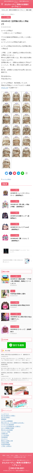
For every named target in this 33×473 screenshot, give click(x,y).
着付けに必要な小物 (7, 441)
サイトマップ (23, 455)
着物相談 (3, 419)
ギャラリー (4, 439)
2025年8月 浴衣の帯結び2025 (20, 305)
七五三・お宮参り (15, 455)
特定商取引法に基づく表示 (20, 457)
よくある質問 (5, 435)
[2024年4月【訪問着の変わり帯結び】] (18, 173)
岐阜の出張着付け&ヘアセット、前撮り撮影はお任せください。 (16, 460)
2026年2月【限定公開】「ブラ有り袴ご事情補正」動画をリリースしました (20, 281)
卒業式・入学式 (5, 455)
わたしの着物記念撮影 (7, 428)
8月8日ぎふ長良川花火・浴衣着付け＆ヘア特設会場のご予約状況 (16, 373)
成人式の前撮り (5, 417)
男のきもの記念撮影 (7, 430)
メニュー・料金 (5, 432)
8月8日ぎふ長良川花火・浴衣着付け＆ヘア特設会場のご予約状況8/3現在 (16, 363)
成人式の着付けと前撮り (8, 415)
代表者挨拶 (4, 437)
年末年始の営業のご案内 (17, 294)
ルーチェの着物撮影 (7, 421)
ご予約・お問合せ (6, 446)
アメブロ (7, 350)
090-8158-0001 (17, 468)
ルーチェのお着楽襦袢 (7, 424)
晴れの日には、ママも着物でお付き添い (12, 423)
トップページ (5, 414)
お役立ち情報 (5, 442)
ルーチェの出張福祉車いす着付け (10, 426)
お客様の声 (4, 433)
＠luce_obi (4, 88)
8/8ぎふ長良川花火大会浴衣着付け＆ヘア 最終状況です (15, 354)
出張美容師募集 (5, 444)
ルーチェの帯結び (7, 179)
